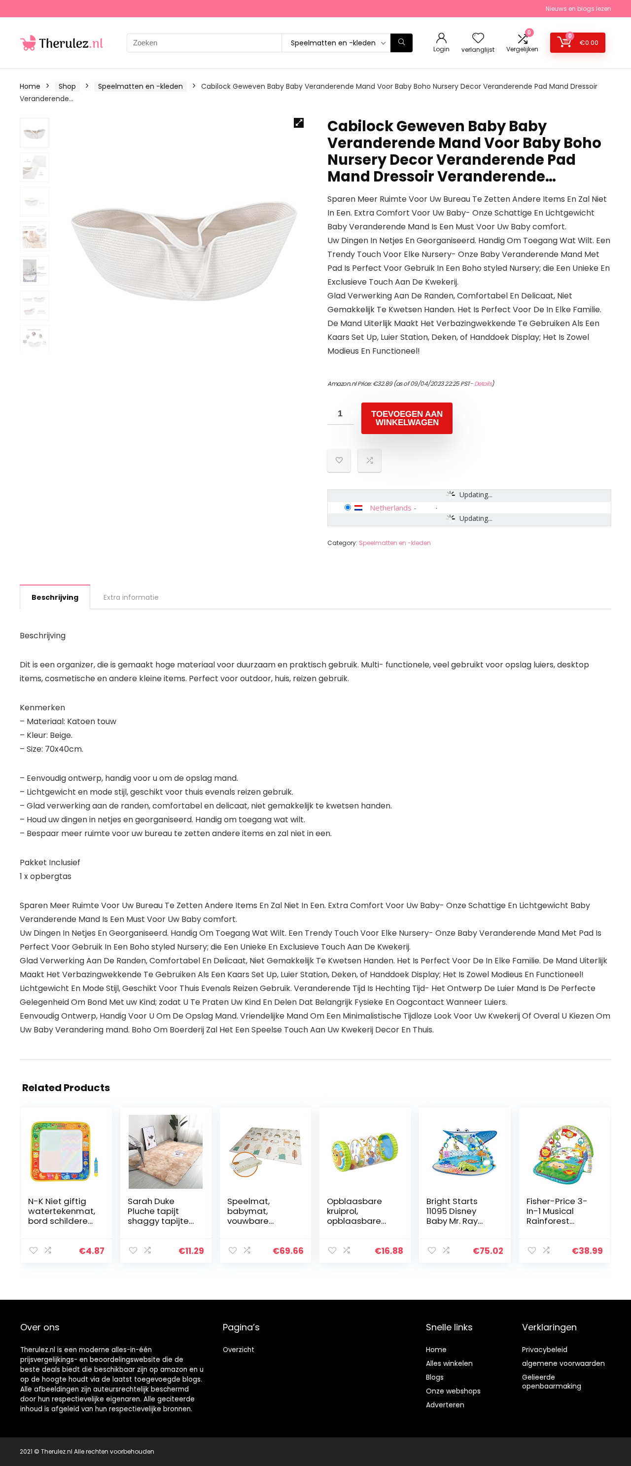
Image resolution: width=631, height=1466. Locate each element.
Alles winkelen (449, 1363)
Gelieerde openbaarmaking (551, 1381)
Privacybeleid (544, 1350)
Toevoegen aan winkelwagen (407, 418)
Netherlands (391, 508)
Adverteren (445, 1405)
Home (30, 86)
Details (483, 383)
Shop (67, 86)
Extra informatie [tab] (131, 597)
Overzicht (238, 1350)
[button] (299, 123)
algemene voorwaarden (563, 1363)
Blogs (435, 1377)
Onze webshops (453, 1391)
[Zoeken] (401, 43)
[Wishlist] (478, 39)
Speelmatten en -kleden (140, 86)
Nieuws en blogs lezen (578, 8)
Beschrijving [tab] (55, 597)
